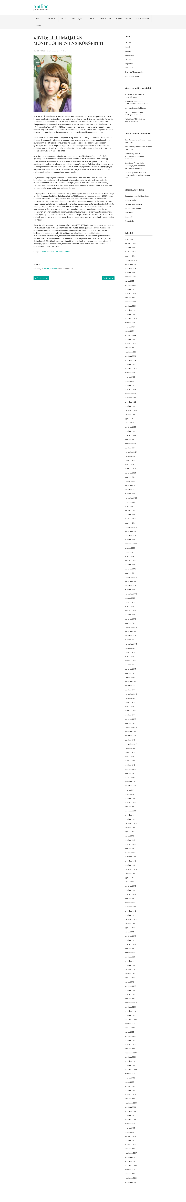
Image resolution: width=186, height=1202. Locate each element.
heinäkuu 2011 (130, 936)
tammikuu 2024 (130, 360)
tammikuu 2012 (130, 911)
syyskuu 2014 (130, 790)
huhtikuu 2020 (130, 523)
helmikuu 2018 (130, 631)
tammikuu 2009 (130, 1061)
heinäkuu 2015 (130, 761)
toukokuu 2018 (130, 619)
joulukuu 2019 (130, 539)
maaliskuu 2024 (131, 352)
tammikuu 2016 (130, 736)
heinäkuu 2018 (130, 610)
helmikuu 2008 (130, 1107)
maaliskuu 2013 (131, 852)
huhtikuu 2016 (130, 723)
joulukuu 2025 (130, 272)
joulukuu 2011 (130, 915)
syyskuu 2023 (130, 377)
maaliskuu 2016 (131, 727)
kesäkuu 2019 (130, 565)
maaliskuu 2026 (131, 260)
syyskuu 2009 (130, 1028)
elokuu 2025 (129, 281)
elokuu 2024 (129, 331)
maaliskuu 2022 (131, 444)
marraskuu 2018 (131, 594)
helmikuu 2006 (130, 1182)
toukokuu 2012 (130, 894)
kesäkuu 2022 (130, 431)
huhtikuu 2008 (130, 1099)
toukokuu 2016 (130, 719)
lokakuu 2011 (130, 923)
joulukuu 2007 (130, 1115)
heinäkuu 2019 (130, 560)
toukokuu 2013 (130, 844)
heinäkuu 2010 (130, 986)
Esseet (127, 47)
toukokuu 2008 (130, 1094)
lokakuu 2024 (130, 323)
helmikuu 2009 (130, 1057)
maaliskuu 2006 (131, 1178)
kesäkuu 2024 (130, 339)
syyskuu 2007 (130, 1128)
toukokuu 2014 (130, 802)
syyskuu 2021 (130, 460)
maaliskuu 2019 (131, 577)
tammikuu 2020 (130, 535)
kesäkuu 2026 (130, 247)
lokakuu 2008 (130, 1074)
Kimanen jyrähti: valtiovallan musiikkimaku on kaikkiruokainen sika (137, 175)
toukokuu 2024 (130, 343)
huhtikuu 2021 (130, 477)
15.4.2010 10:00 (39, 51)
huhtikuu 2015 (130, 773)
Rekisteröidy (142, 18)
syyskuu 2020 (130, 502)
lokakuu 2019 (130, 548)
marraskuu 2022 (131, 410)
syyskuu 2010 (130, 978)
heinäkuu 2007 (130, 1136)
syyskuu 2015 (130, 752)
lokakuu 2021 (130, 456)
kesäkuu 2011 (130, 940)
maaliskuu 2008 (131, 1103)
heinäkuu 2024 (130, 335)
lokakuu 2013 (130, 827)
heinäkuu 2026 (130, 243)
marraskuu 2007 (131, 1119)
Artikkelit (128, 43)
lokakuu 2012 (130, 873)
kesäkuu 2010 (130, 990)
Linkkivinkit (129, 217)
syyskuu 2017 (130, 652)
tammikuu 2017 (130, 686)
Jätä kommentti (53, 51)
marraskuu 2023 (131, 368)
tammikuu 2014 (130, 815)
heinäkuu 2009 (130, 1036)
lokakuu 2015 (130, 748)
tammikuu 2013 (130, 861)
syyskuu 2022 (130, 418)
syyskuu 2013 (130, 832)
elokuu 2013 (129, 836)
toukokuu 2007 (130, 1144)
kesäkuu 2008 (130, 1090)
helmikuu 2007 (130, 1157)
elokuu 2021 (129, 464)
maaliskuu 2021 (131, 481)
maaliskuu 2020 (131, 527)
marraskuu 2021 (131, 452)
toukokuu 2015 (130, 769)
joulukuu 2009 (130, 1015)
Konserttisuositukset (63, 251)
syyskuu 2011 (130, 928)
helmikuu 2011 (130, 957)
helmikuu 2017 (130, 681)
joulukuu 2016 (130, 690)
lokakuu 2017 (130, 648)
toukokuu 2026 (130, 252)
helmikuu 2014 (130, 811)
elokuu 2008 (129, 1082)
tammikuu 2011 (130, 961)
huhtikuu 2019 (130, 573)
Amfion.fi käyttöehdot (133, 208)
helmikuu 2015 (130, 781)
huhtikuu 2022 (130, 439)
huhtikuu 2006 (130, 1174)
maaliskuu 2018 (131, 627)
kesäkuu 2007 (130, 1140)
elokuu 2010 (129, 982)
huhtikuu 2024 (130, 348)
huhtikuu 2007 (130, 1149)
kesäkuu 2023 (130, 385)
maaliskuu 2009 (131, 1053)
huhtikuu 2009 (130, 1048)
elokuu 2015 (129, 756)
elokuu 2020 (129, 506)
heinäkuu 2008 (130, 1086)
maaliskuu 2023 (131, 393)
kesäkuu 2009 (130, 1040)
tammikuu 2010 (130, 1011)
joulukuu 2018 (130, 590)
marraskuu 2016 (131, 694)
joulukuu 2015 (130, 740)
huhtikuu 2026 (130, 256)
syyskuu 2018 (130, 602)
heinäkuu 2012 (130, 886)
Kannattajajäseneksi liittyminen (137, 196)
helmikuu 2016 (130, 731)
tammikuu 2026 (130, 268)
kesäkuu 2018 (130, 615)
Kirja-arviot (129, 68)
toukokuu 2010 (130, 994)
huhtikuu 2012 (130, 898)
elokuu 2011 (129, 932)
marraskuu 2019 (131, 544)
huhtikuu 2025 (130, 297)
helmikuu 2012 (130, 907)
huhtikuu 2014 (130, 807)
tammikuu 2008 (130, 1111)
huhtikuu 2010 (130, 998)
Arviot (44, 251)
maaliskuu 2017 (131, 677)
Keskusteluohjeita (132, 200)
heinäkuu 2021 (130, 469)
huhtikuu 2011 (130, 948)
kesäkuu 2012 (130, 890)
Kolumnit (128, 59)
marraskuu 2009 (131, 1019)
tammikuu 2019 (130, 585)
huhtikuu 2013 (130, 848)
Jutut (63, 18)
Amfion (41, 6)
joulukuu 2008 (130, 1065)
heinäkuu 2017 (130, 660)
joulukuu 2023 (130, 364)
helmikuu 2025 (130, 306)
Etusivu (39, 18)
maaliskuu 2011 (131, 953)
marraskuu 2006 (131, 1165)
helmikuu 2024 (130, 356)
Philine (63, 51)
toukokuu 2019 (130, 569)
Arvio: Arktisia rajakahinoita (135, 108)
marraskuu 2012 (131, 869)
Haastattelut (129, 55)
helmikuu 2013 (130, 857)
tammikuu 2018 (130, 635)
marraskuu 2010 (131, 969)
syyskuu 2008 (130, 1078)
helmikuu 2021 (130, 485)
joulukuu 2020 (130, 494)
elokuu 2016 (129, 706)
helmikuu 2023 (130, 398)
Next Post (108, 278)
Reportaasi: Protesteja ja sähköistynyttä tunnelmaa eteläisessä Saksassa (135, 165)
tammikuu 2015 (130, 786)
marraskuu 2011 (131, 919)
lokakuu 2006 (130, 1169)
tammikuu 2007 (130, 1161)
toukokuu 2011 (130, 944)
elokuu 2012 (129, 882)
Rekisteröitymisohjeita (133, 204)
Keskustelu (105, 18)
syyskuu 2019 (130, 552)
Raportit (128, 51)
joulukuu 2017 (130, 640)
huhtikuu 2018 (130, 623)
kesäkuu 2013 (130, 840)
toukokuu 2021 (130, 473)
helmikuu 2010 (130, 1007)
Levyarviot (129, 63)
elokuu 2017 (129, 656)
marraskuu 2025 (131, 277)
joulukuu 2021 (130, 448)
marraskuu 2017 (131, 644)
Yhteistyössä (130, 213)
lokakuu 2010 (130, 973)
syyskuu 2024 (130, 327)
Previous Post (41, 278)
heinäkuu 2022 (130, 427)
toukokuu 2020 (130, 519)
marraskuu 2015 (131, 744)
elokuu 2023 (129, 381)
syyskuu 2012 (130, 877)
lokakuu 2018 (130, 598)
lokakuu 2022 (130, 414)
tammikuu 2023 (130, 402)
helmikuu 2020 (130, 531)
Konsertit (50, 251)
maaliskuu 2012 (131, 902)
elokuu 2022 (129, 423)
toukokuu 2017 (130, 669)
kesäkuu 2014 (130, 798)
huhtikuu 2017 (130, 673)
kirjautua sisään (50, 268)
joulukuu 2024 (130, 314)
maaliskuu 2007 (131, 1153)
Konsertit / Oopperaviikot (134, 72)
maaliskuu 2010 (131, 1003)
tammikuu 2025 (130, 310)
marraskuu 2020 (131, 498)
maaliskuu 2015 (131, 777)
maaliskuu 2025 (131, 302)
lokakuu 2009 (130, 1023)
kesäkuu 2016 (130, 715)
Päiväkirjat (76, 18)
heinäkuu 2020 (130, 510)
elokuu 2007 (129, 1132)
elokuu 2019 (129, 556)
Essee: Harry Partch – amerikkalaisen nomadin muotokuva (134, 156)
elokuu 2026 (129, 239)
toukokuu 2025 (130, 293)
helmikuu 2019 (130, 581)
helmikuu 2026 (130, 264)
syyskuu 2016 (130, 702)
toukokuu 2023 (130, 389)
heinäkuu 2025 (130, 285)
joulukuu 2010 (130, 965)
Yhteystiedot (129, 221)
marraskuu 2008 (131, 1069)
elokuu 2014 (129, 794)
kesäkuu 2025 (130, 289)
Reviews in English (132, 76)
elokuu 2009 (129, 1032)
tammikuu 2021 (130, 489)
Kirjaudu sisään (123, 18)
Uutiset (52, 18)
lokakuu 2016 (130, 698)
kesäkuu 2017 (130, 665)
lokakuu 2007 (130, 1124)
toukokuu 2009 (130, 1044)
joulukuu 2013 (130, 819)
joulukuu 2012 (130, 865)
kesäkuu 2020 (130, 514)
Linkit (39, 25)
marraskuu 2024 (131, 318)
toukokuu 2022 (130, 435)
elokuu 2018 (129, 606)
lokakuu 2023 (130, 373)
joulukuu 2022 (130, 406)
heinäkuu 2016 (130, 711)
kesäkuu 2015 (130, 765)
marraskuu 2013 (131, 823)
